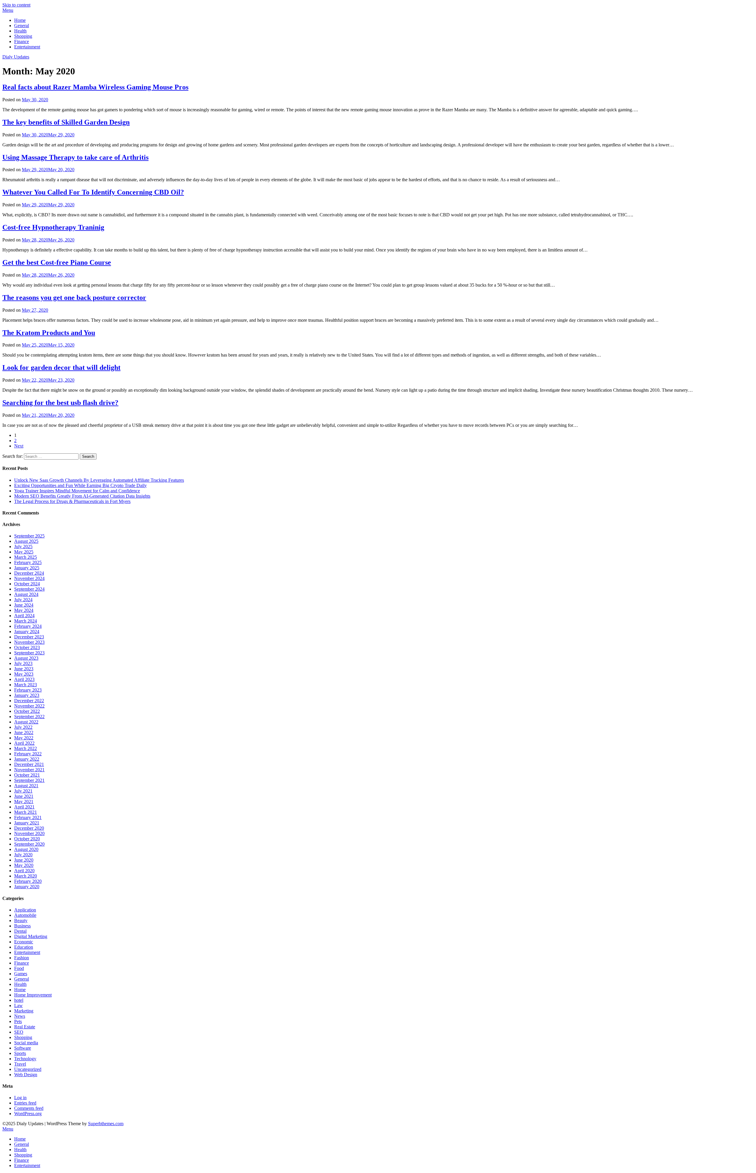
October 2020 (27, 838)
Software (22, 1048)
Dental (20, 931)
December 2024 (29, 573)
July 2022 (23, 727)
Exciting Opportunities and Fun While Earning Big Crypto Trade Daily (80, 485)
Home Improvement (33, 994)
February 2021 (28, 817)
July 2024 (23, 599)
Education (23, 947)
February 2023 (28, 689)
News (19, 1016)
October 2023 (27, 647)
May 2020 (23, 865)
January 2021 (26, 822)
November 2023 (29, 642)
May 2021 (23, 801)
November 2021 (29, 769)
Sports (20, 1053)
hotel (18, 1000)
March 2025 (25, 557)
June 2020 (23, 859)
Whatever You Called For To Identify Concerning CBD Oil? (93, 192)
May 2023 (23, 674)
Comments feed (28, 1108)
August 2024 (26, 594)
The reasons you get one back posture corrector (74, 297)
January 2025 (26, 567)
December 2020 (29, 828)
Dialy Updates (15, 56)
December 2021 (29, 764)
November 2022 (29, 705)
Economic (23, 941)
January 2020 (26, 886)
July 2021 (23, 790)
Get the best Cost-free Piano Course (56, 262)
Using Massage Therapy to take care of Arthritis (75, 157)
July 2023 (23, 663)
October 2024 (27, 583)
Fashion (21, 957)
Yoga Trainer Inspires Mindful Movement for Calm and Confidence (77, 490)
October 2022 (27, 711)
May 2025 (23, 551)
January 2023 (26, 695)
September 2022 (29, 716)
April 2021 (24, 806)
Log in (20, 1097)
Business (22, 925)
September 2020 (29, 844)
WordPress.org (28, 1113)
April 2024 (24, 615)
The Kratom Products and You (48, 332)
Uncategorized (27, 1069)
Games (20, 973)
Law (18, 1005)
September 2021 (29, 780)
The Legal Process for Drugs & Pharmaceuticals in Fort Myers (72, 501)
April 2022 (24, 743)
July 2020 (23, 854)
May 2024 (23, 610)
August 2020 (26, 849)
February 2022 (28, 753)
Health (20, 30)
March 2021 (25, 812)
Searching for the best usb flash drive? (60, 402)
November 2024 (29, 578)
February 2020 (28, 881)
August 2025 (26, 541)
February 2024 (28, 626)
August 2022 (26, 721)
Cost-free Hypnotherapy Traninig (53, 227)
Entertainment (27, 46)
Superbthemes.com (105, 1123)
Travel (20, 1063)
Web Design (25, 1074)
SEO (18, 1032)
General (21, 25)
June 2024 (23, 604)
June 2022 (23, 732)
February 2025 (28, 562)
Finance (21, 41)
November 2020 (29, 833)
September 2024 (29, 589)
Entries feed (25, 1102)
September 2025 (29, 535)
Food (19, 968)
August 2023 (26, 658)
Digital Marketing (30, 936)
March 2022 (25, 748)
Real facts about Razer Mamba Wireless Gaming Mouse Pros (95, 87)
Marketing (23, 1010)
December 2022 (29, 700)
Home (20, 20)
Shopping (23, 36)
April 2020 (24, 870)
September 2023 (29, 652)
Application (25, 909)
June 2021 (23, 796)
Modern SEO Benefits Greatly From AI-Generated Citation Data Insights (82, 496)
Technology (25, 1058)
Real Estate (24, 1026)
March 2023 (25, 684)
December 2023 (29, 636)
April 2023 (24, 679)
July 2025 (23, 546)
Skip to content (16, 4)
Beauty (20, 920)
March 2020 (25, 875)
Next (18, 445)
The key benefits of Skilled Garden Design (66, 122)
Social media (26, 1042)
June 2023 (23, 668)
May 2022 (23, 737)
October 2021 (27, 774)
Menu (7, 10)
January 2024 (26, 631)
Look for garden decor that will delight (61, 367)
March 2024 (25, 620)
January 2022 (26, 759)
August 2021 (26, 785)
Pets (18, 1021)
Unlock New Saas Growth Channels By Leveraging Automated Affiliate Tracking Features (99, 480)
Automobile (25, 915)
